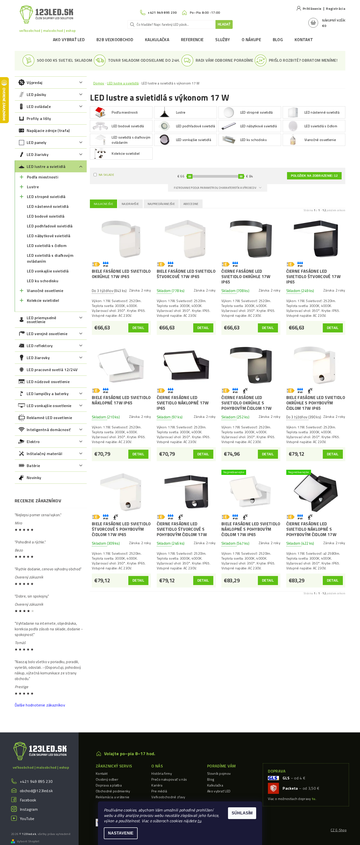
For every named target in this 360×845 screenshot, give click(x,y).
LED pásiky (36, 94)
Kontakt (304, 39)
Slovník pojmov (219, 773)
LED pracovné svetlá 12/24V (52, 370)
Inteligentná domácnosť (49, 430)
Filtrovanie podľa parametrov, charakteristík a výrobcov (215, 188)
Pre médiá (159, 791)
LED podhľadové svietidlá (50, 226)
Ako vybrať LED (69, 39)
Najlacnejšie (103, 203)
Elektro (33, 442)
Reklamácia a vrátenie (113, 796)
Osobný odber (107, 779)
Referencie (192, 39)
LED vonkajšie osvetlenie (49, 406)
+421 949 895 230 (36, 781)
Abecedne (191, 203)
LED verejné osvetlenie (47, 334)
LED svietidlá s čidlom (47, 245)
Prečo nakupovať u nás (169, 779)
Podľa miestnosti (42, 177)
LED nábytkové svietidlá (48, 236)
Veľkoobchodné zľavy (168, 796)
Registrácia (335, 8)
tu (199, 821)
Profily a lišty (39, 118)
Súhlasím (242, 813)
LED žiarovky (38, 358)
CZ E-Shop (339, 830)
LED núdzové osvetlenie (48, 382)
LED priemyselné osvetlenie (41, 320)
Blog (278, 39)
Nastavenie (120, 833)
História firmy (161, 773)
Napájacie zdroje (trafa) (48, 130)
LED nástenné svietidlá (48, 206)
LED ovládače (39, 106)
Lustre (33, 187)
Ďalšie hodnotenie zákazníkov (40, 705)
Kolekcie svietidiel (43, 300)
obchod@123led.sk (36, 791)
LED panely (36, 142)
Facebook (28, 800)
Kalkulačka (157, 39)
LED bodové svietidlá (45, 216)
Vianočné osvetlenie (45, 290)
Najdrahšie (130, 203)
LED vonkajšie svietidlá (48, 271)
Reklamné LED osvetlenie (49, 418)
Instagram (29, 809)
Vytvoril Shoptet (28, 841)
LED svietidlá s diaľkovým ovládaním (50, 258)
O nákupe (251, 39)
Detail (138, 328)
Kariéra (156, 785)
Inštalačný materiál (44, 454)
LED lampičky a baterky (48, 394)
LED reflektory (40, 346)
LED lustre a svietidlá (46, 166)
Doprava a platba (109, 785)
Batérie (33, 466)
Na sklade (106, 174)
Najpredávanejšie (161, 203)
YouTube (27, 819)
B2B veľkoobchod (114, 39)
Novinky (34, 478)
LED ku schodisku (42, 281)
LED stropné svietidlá (46, 197)
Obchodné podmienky (113, 791)
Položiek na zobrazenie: (314, 175)
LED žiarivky (37, 154)
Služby (222, 39)
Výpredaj (35, 82)
